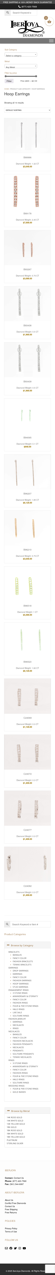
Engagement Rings (18, 990)
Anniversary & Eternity (25, 996)
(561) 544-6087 (17, 1184)
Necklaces (18, 1025)
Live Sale (17, 1012)
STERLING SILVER (15, 1143)
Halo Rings (19, 1009)
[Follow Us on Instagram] (19, 1248)
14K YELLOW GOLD (16, 1124)
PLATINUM (12, 1140)
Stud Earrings (20, 987)
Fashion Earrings (22, 980)
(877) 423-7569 (29, 6)
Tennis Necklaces (22, 1057)
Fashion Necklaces (23, 1040)
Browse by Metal (20, 1111)
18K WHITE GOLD (15, 1133)
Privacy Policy (11, 1228)
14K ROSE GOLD (14, 1117)
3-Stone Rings (20, 1063)
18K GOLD (11, 1127)
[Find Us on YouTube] (24, 1248)
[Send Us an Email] (6, 1248)
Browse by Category (22, 945)
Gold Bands (19, 1092)
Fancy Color (19, 958)
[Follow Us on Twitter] (15, 1248)
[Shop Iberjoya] (27, 29)
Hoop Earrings (21, 983)
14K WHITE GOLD (15, 1120)
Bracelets (13, 952)
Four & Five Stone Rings (25, 1006)
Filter (9, 81)
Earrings (13, 967)
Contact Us (19, 1177)
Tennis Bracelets (22, 964)
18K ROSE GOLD (14, 1130)
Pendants (18, 1050)
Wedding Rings (16, 1085)
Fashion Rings (20, 1002)
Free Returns (11, 1212)
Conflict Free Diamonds (15, 1203)
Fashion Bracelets (23, 961)
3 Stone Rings (20, 993)
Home (6, 89)
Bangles (17, 954)
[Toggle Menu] (51, 40)
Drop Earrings (20, 970)
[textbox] (21, 56)
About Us (9, 1200)
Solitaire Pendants (23, 1053)
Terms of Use (11, 1231)
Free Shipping (11, 1209)
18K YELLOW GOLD (16, 1136)
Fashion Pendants (23, 1044)
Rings (16, 1028)
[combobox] (21, 54)
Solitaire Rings (21, 1015)
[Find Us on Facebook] (10, 1248)
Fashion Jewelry (17, 1018)
